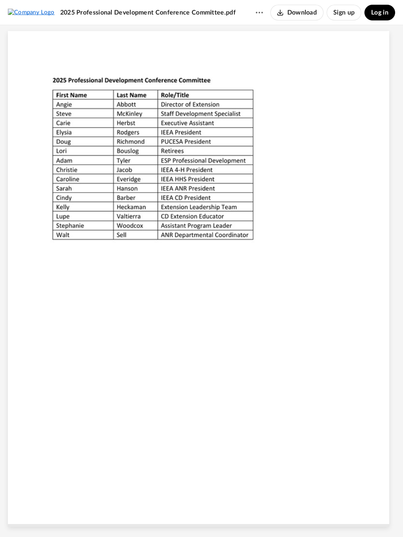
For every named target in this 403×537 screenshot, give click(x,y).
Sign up (344, 12)
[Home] (31, 12)
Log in (379, 12)
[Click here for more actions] (259, 12)
